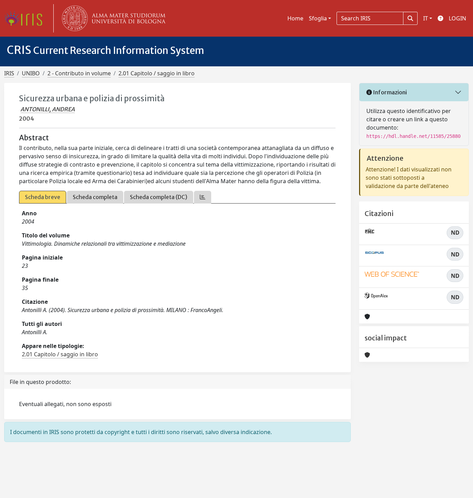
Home (295, 18)
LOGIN (457, 18)
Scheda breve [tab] (42, 197)
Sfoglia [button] (318, 18)
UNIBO (31, 73)
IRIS (9, 73)
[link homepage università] (112, 18)
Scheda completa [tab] (95, 197)
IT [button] (425, 18)
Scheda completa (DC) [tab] (158, 197)
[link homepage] (26, 18)
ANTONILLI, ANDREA (47, 109)
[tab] (202, 197)
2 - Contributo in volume (79, 73)
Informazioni (389, 92)
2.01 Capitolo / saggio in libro (156, 73)
